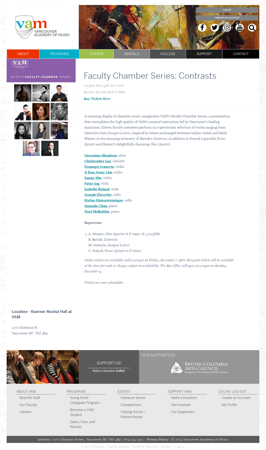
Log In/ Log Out (232, 391)
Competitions (131, 405)
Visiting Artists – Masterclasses (133, 414)
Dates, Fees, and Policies (82, 424)
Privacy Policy (157, 439)
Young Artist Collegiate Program (85, 400)
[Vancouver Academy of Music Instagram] (227, 28)
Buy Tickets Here (97, 98)
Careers (26, 412)
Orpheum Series (133, 398)
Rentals (131, 54)
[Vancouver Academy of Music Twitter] (215, 28)
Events (96, 54)
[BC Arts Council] (199, 375)
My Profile (229, 405)
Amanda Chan (95, 205)
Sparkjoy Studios (159, 446)
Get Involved (180, 405)
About (23, 54)
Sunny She (92, 177)
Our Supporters (183, 412)
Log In (227, 9)
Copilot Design (117, 446)
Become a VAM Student (82, 412)
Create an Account (227, 17)
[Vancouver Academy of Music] (43, 27)
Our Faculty (28, 405)
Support (204, 54)
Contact (241, 54)
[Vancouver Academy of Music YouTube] (239, 28)
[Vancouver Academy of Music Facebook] (202, 28)
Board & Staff (30, 398)
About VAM (26, 391)
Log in (180, 446)
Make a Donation (184, 398)
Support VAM (179, 391)
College (167, 54)
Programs (59, 54)
